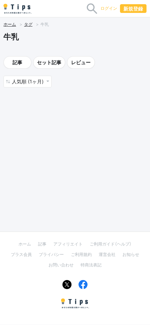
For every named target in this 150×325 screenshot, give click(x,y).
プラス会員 (21, 254)
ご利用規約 (81, 254)
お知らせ (130, 254)
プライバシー (51, 254)
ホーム (9, 24)
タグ (28, 24)
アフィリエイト (68, 244)
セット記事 (49, 62)
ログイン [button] (108, 8)
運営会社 (107, 254)
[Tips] (17, 9)
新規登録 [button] (133, 9)
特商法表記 (91, 264)
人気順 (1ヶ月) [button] (28, 81)
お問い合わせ (61, 264)
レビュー (81, 62)
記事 (17, 62)
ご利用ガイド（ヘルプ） (111, 244)
